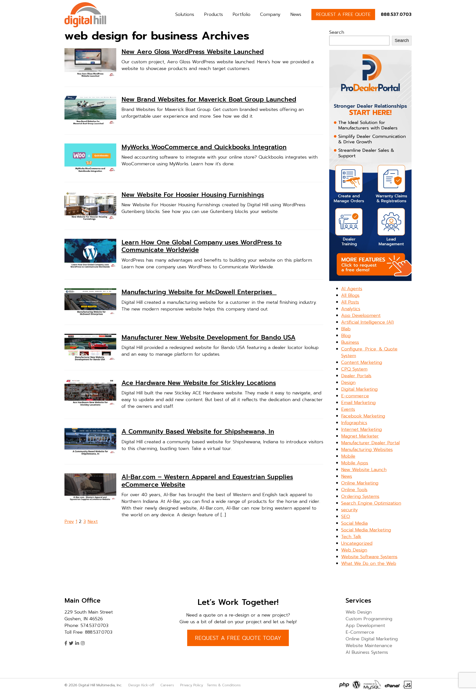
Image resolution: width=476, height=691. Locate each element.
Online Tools (354, 489)
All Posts (350, 302)
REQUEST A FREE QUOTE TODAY (238, 638)
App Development (361, 315)
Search (336, 32)
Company (270, 14)
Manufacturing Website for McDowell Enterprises (199, 292)
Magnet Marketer (360, 436)
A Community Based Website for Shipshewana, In (197, 431)
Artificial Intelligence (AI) (367, 322)
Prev (69, 521)
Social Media (354, 523)
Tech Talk (351, 536)
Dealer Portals (356, 375)
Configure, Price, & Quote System (369, 352)
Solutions (184, 14)
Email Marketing (358, 402)
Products (213, 14)
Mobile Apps (354, 462)
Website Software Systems (369, 556)
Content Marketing (361, 362)
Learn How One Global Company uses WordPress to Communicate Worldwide (201, 246)
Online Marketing (359, 483)
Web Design (354, 550)
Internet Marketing (361, 429)
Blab (346, 328)
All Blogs (350, 295)
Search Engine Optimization (371, 503)
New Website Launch (364, 469)
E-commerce (355, 395)
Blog (346, 335)
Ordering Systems (360, 496)
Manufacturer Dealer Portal (370, 442)
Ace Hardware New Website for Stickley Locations (198, 383)
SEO (345, 516)
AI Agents (351, 288)
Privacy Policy (191, 685)
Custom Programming (369, 618)
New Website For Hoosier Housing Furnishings (192, 195)
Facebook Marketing (363, 416)
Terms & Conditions (224, 685)
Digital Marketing (359, 389)
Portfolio (241, 14)
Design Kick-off (141, 685)
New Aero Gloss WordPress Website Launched (192, 52)
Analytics (350, 308)
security (349, 509)
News (295, 14)
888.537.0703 (396, 14)
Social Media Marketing (366, 529)
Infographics (354, 422)
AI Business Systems (367, 652)
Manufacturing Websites (367, 449)
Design (348, 382)
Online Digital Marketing (372, 638)
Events (348, 409)
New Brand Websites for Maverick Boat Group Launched (208, 99)
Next (93, 521)
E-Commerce (360, 632)
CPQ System (354, 369)
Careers (167, 685)
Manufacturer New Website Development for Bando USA (208, 337)
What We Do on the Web (368, 563)
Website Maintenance (369, 645)
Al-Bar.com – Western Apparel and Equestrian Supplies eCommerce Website (207, 480)
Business (350, 342)
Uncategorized (356, 543)
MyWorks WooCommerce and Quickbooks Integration (204, 147)
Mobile (348, 456)
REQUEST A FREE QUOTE (343, 14)
